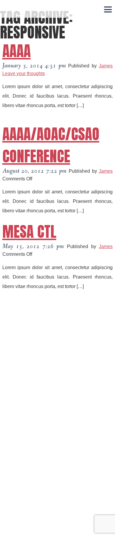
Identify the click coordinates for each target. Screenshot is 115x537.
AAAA (16, 51)
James (106, 65)
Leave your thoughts (23, 73)
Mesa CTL (29, 231)
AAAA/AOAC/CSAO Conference (50, 145)
